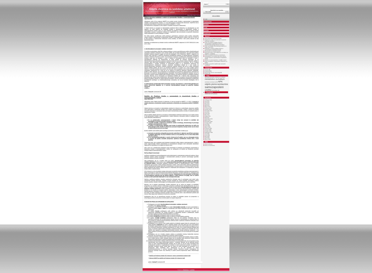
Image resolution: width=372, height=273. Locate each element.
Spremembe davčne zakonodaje (212, 72)
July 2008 (207, 133)
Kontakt (206, 30)
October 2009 (208, 123)
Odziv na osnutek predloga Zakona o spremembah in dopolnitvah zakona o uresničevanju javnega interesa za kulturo (214, 43)
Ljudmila (192, 269)
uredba (208, 90)
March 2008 (207, 139)
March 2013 (207, 106)
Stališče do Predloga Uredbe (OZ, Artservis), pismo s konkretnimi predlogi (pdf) (169, 255)
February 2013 (208, 108)
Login (206, 19)
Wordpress (186, 269)
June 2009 (207, 125)
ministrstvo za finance (220, 77)
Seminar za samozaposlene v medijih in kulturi (215, 60)
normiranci (207, 82)
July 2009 (207, 124)
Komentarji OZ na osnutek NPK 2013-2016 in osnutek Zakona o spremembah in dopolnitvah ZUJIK (215, 57)
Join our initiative (216, 15)
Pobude (206, 69)
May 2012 (207, 114)
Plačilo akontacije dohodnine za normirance (215, 55)
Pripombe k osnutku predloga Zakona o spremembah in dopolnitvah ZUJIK (214, 49)
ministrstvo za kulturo (215, 79)
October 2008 (208, 131)
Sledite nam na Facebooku (211, 93)
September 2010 (209, 118)
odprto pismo (211, 84)
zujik (218, 90)
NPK (220, 81)
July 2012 (207, 112)
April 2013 (207, 105)
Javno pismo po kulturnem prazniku (213, 38)
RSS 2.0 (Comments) (210, 145)
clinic (164, 22)
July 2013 (207, 102)
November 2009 (208, 121)
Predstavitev (207, 21)
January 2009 (208, 129)
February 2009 (208, 128)
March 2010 (207, 120)
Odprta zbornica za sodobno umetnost (172, 9)
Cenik (205, 27)
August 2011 (208, 116)
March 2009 (207, 127)
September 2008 (209, 132)
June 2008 (207, 135)
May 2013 (207, 104)
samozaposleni (214, 87)
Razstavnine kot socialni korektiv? (213, 51)
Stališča (206, 24)
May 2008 (207, 136)
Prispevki (207, 71)
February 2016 (208, 99)
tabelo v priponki (161, 205)
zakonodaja (214, 90)
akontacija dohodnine (210, 77)
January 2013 (208, 109)
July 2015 (207, 101)
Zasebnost (207, 33)
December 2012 (208, 110)
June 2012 (207, 113)
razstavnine (222, 84)
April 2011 (207, 117)
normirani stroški (214, 82)
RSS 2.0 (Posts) (208, 144)
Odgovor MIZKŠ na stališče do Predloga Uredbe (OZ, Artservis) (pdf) (167, 258)
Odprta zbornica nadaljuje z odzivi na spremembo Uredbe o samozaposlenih (169, 17)
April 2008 (207, 137)
